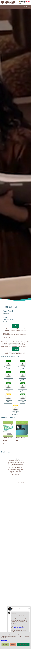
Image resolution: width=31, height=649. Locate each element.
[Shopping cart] (26, 7)
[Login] (24, 7)
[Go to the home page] (8, 2)
